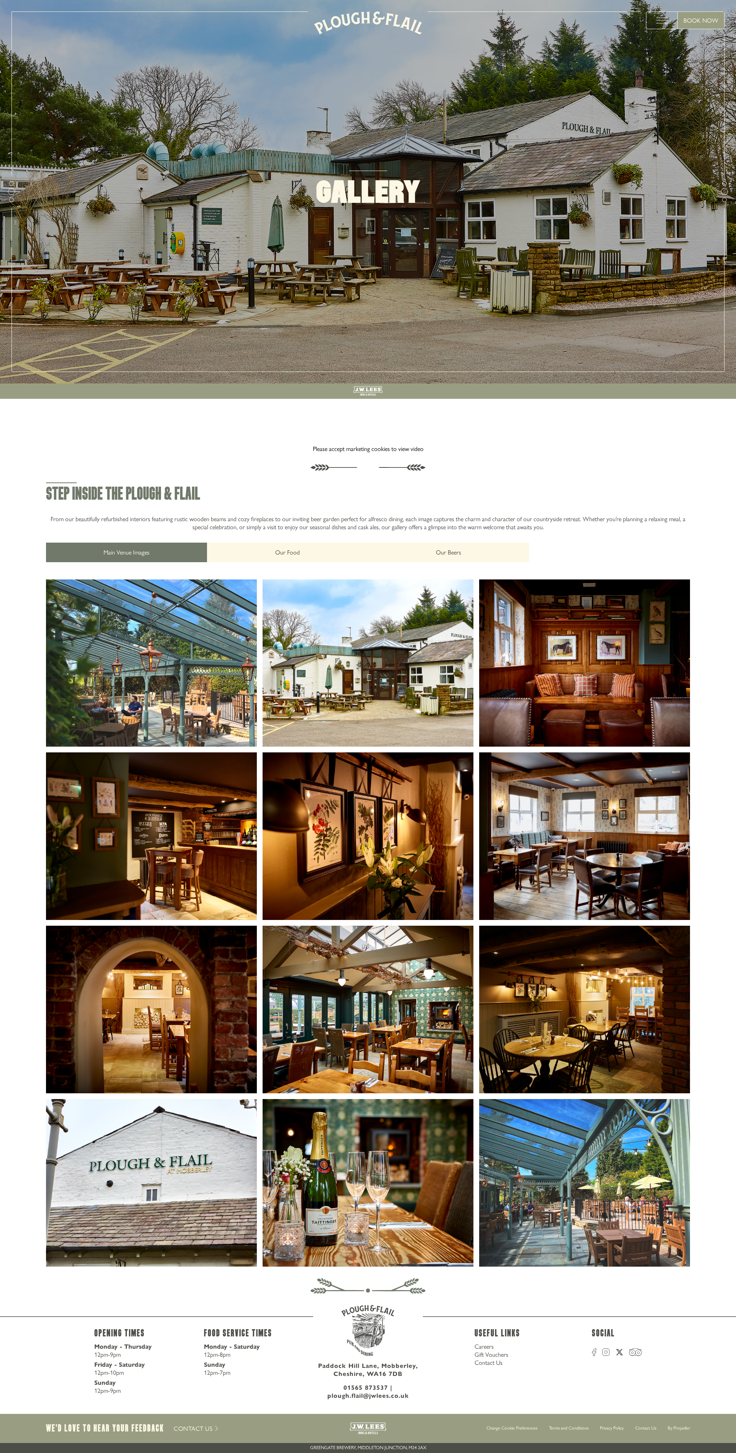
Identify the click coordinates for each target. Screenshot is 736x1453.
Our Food (287, 552)
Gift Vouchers (491, 1354)
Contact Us (489, 1362)
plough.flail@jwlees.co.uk (368, 1395)
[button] (151, 663)
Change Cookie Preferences (511, 1428)
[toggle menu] (662, 20)
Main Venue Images (127, 552)
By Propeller (679, 1428)
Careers (484, 1346)
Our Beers (448, 552)
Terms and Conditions (568, 1428)
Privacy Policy (612, 1428)
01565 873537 (365, 1387)
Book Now (700, 20)
